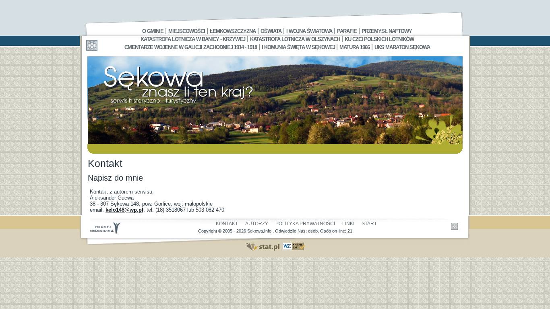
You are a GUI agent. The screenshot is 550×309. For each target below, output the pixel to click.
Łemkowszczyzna (233, 31)
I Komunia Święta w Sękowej (299, 47)
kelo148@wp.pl (124, 210)
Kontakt (227, 224)
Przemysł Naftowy (387, 31)
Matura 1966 (354, 47)
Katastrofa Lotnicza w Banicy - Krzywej (193, 39)
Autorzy (256, 224)
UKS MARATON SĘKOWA (402, 47)
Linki (348, 224)
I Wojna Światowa (309, 31)
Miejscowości (186, 31)
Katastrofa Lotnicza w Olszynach (295, 39)
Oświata (271, 31)
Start (369, 224)
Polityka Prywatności (305, 224)
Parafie (347, 31)
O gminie (152, 31)
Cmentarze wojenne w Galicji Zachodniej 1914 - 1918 (190, 47)
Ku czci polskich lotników (379, 39)
